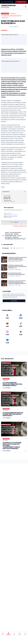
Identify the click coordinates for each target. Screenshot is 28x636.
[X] (1, 1)
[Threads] (10, 1)
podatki (7, 232)
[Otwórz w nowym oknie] (25, 192)
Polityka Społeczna (15, 232)
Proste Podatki (9, 234)
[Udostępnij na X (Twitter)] (11, 248)
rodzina (16, 234)
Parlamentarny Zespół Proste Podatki (15, 238)
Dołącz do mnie (21, 1)
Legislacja (15, 237)
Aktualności (8, 237)
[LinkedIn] (12, 1)
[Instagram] (8, 1)
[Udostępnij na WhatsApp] (17, 248)
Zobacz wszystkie (13, 26)
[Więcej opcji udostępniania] (23, 248)
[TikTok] (7, 1)
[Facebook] (3, 1)
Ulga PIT (19, 235)
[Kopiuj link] (20, 248)
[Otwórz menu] (25, 6)
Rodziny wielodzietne (10, 235)
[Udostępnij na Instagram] (14, 248)
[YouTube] (5, 1)
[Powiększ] (1, 73)
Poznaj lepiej (14, 300)
